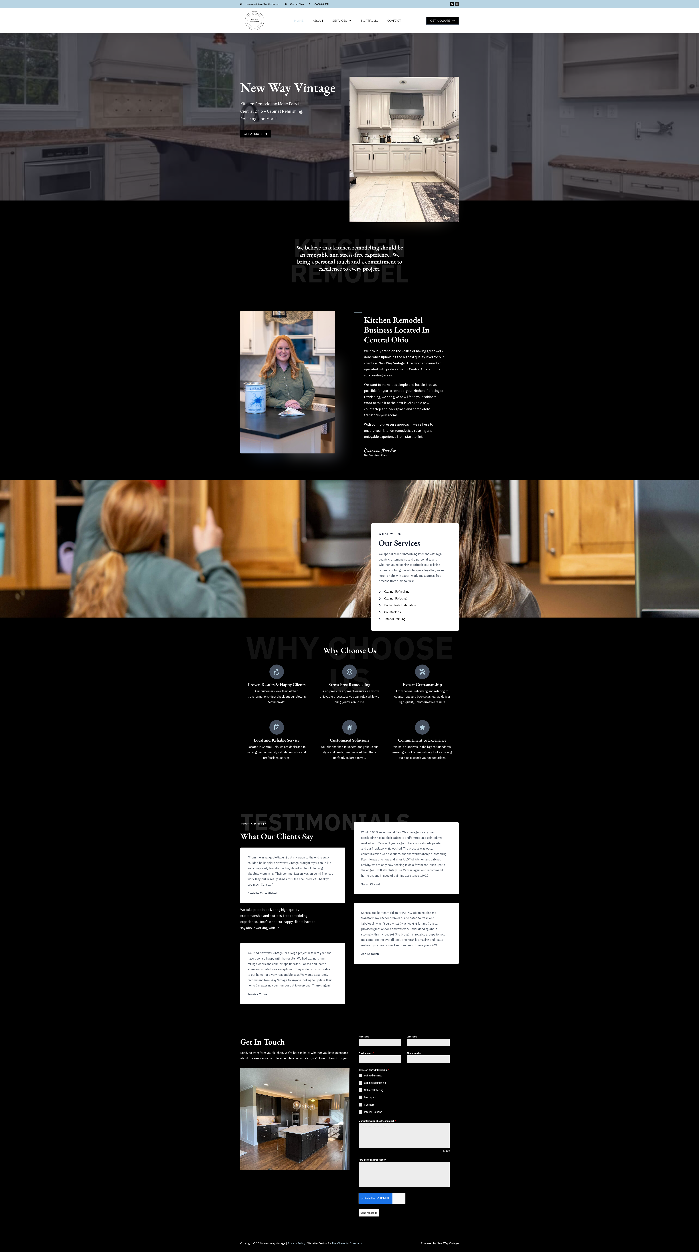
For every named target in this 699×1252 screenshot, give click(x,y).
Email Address (366, 1053)
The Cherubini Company (346, 1243)
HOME (299, 20)
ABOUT (318, 20)
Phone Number (414, 1053)
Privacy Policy (296, 1243)
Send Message (368, 1212)
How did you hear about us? (372, 1160)
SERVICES (339, 20)
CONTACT (394, 20)
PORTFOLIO (369, 20)
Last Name (412, 1036)
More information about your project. (377, 1121)
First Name (364, 1036)
